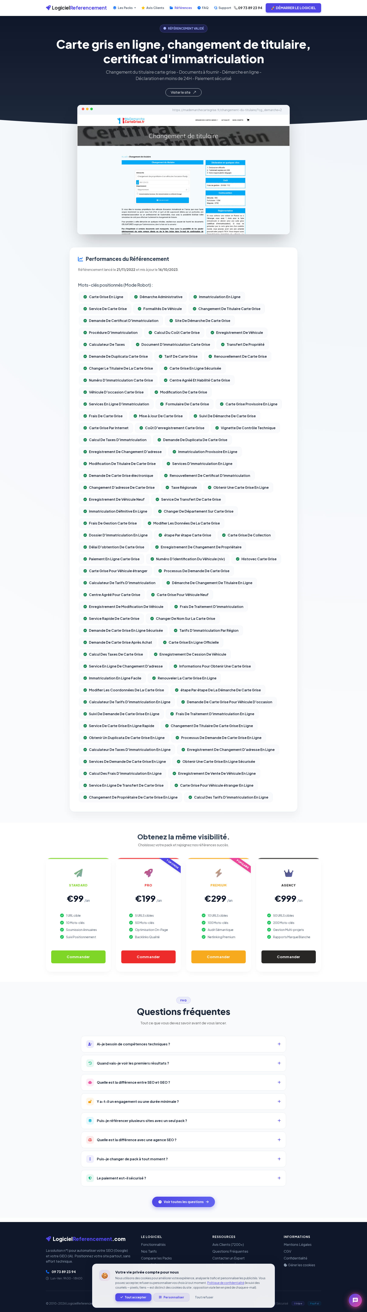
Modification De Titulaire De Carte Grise (122, 463)
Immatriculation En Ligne (219, 296)
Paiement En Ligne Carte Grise (114, 559)
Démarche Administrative (161, 296)
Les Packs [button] (125, 8)
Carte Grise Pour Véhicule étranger (118, 571)
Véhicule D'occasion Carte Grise (116, 392)
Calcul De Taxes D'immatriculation (118, 439)
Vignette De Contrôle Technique (248, 428)
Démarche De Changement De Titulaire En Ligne (212, 582)
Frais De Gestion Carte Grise (113, 523)
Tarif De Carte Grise (181, 356)
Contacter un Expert (228, 1258)
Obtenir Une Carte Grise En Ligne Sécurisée (218, 761)
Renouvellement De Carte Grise (240, 356)
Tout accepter (135, 1297)
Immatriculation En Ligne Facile (115, 678)
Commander (78, 956)
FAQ (205, 8)
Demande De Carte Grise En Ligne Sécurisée (126, 630)
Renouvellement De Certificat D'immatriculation (210, 475)
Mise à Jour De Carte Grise (161, 416)
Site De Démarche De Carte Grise (202, 320)
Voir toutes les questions (184, 1202)
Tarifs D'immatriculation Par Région (209, 630)
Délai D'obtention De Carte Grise (116, 547)
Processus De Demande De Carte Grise (196, 571)
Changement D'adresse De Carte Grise (122, 487)
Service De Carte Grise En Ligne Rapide (121, 725)
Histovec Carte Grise (259, 559)
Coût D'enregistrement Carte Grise (174, 428)
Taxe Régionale (184, 487)
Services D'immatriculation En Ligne (202, 463)
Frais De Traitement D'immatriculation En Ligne (215, 714)
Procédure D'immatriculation (113, 332)
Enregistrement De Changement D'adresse (125, 451)
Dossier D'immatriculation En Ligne (118, 535)
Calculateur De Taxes (107, 344)
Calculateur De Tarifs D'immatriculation (122, 582)
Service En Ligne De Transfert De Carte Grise (126, 785)
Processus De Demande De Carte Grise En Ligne (221, 737)
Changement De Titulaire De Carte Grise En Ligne (212, 725)
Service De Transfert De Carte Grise (191, 499)
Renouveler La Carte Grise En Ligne (187, 678)
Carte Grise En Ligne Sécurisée (195, 368)
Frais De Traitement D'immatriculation (211, 606)
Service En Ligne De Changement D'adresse (126, 666)
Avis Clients (155, 8)
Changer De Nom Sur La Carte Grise (185, 618)
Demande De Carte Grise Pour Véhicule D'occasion (229, 702)
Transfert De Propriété (245, 344)
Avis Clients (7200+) (228, 1244)
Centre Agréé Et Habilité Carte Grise (199, 380)
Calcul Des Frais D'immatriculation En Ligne (125, 773)
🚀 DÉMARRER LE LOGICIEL (293, 8)
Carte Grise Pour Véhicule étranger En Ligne (216, 785)
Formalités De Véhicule (162, 308)
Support (224, 8)
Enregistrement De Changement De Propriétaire (201, 547)
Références (183, 8)
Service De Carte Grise (108, 308)
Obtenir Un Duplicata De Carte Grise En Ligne (127, 737)
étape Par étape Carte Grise (187, 535)
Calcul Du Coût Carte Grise (177, 332)
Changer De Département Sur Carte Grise (198, 511)
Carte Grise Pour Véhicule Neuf (183, 594)
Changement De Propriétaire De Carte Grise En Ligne (133, 797)
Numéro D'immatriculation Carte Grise (121, 380)
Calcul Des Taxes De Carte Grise (116, 654)
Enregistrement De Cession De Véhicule (193, 654)
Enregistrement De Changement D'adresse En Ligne (231, 749)
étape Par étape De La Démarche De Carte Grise (221, 690)
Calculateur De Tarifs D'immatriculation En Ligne (129, 702)
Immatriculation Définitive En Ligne (118, 511)
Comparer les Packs (156, 1258)
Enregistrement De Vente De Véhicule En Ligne (217, 773)
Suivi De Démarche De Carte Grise (227, 416)
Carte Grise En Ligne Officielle (194, 642)
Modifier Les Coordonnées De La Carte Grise (126, 690)
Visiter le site (181, 92)
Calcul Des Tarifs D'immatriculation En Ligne (231, 797)
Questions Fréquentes (230, 1251)
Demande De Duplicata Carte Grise (118, 356)
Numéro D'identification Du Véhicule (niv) (190, 559)
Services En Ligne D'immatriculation (119, 404)
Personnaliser (174, 1297)
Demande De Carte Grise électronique (121, 475)
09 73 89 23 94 (249, 8)
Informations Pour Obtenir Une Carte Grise (215, 666)
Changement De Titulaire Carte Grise (229, 308)
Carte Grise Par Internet (108, 428)
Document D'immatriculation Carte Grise (175, 344)
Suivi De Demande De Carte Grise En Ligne (124, 714)
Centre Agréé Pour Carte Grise (114, 594)
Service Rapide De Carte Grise (114, 618)
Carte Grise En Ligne (106, 296)
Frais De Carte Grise (106, 416)
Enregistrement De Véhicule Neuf (117, 499)
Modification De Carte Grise (183, 392)
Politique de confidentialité (225, 1283)
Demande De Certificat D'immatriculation (123, 320)
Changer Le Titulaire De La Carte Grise (121, 368)
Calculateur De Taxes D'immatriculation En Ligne (130, 749)
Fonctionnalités (153, 1244)
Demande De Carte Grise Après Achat (120, 642)
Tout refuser (204, 1297)
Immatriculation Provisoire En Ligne (207, 451)
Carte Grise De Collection (249, 535)
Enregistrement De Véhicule (239, 332)
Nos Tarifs (149, 1251)
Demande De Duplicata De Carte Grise (195, 439)
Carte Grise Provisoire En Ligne (251, 404)
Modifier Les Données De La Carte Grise (186, 523)
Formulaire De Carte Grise (187, 404)
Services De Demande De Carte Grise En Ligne (127, 761)
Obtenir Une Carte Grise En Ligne (241, 487)
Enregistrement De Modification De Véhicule (126, 606)
